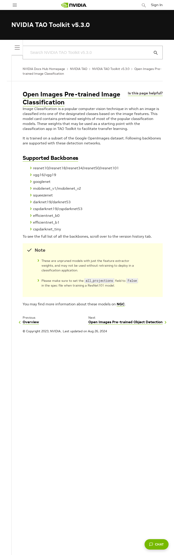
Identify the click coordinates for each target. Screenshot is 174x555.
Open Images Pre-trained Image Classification (71, 98)
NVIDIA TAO (78, 69)
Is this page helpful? (145, 93)
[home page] (74, 5)
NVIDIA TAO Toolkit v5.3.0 (110, 69)
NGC (121, 304)
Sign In (157, 4)
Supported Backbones (50, 157)
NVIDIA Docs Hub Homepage (44, 69)
